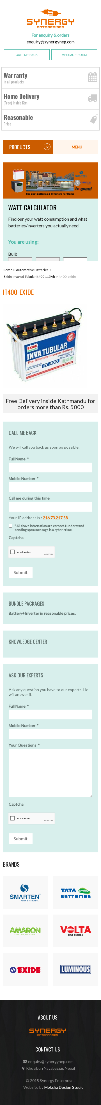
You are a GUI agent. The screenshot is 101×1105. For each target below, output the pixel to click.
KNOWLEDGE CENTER (28, 642)
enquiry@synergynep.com (51, 41)
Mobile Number (24, 478)
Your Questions (24, 745)
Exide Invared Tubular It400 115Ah (29, 276)
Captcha (16, 537)
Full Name (19, 459)
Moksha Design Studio (64, 1087)
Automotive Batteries (32, 270)
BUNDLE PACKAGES (26, 604)
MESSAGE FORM (74, 54)
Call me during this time (29, 498)
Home (7, 270)
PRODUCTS (19, 147)
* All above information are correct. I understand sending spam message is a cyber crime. (49, 527)
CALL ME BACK (27, 54)
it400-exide (67, 276)
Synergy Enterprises (57, 1080)
